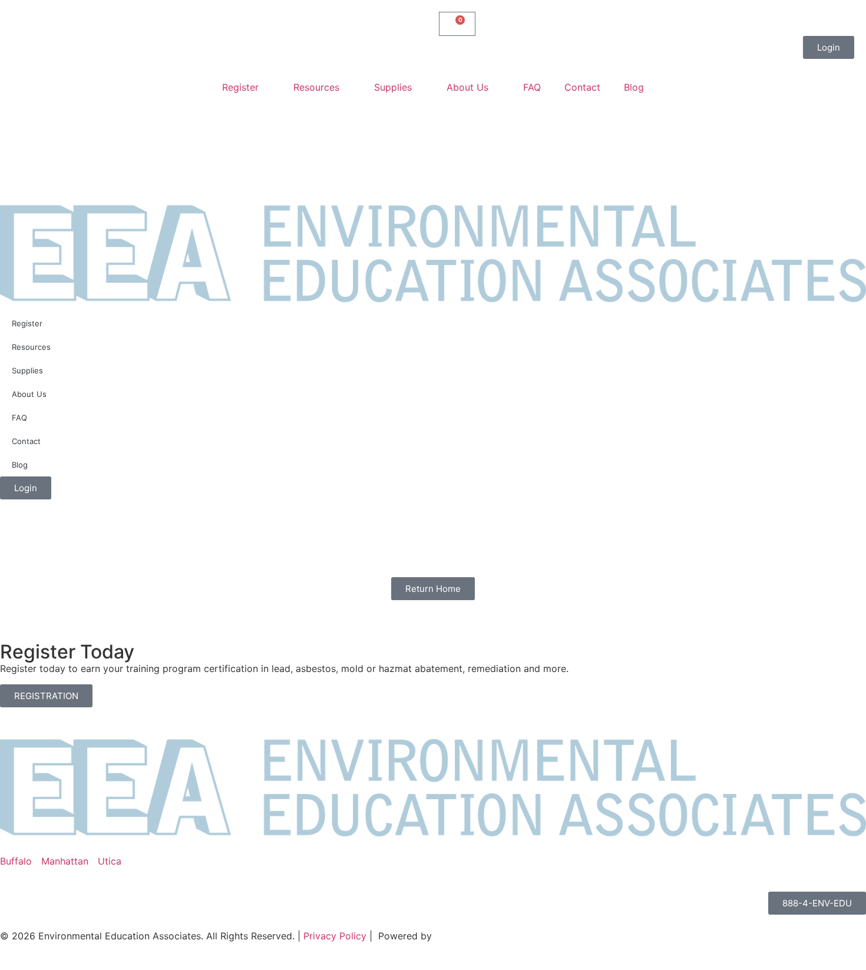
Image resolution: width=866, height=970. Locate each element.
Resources (316, 87)
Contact (582, 87)
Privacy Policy (334, 936)
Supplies (393, 87)
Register (240, 87)
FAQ (532, 87)
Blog (634, 87)
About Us (467, 87)
